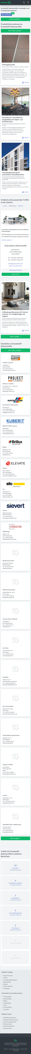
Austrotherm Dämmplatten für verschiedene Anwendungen (15, 230)
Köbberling (6, 531)
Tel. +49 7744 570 (7, 495)
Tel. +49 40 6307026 (8, 830)
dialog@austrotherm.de (15, 263)
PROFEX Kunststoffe (9, 590)
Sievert (5, 510)
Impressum (16, 1050)
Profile (5, 978)
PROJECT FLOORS (8, 384)
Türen (5, 1005)
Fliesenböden (7, 996)
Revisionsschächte (8, 1026)
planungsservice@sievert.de (10, 518)
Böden (5, 1001)
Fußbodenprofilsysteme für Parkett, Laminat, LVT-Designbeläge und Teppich (15, 314)
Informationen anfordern (15, 270)
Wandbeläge (7, 1003)
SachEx (5, 795)
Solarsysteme (7, 1028)
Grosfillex (6, 677)
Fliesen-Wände (7, 986)
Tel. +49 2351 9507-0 (8, 432)
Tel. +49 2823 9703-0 (8, 654)
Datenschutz (24, 1049)
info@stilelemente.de (8, 832)
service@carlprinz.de (8, 655)
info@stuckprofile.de (8, 743)
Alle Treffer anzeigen (14, 31)
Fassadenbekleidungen (10, 980)
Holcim (5, 468)
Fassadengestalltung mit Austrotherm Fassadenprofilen (13, 174)
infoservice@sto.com (8, 497)
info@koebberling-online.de (9, 539)
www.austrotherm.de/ (15, 266)
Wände (5, 984)
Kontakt (6, 1049)
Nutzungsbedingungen (14, 1049)
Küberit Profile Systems (10, 426)
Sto (4, 489)
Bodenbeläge (7, 999)
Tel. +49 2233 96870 (8, 389)
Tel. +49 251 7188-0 (8, 453)
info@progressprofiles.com (9, 774)
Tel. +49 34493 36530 (8, 741)
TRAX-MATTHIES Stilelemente (12, 824)
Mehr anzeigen (14, 336)
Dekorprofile (7, 982)
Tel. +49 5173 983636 (8, 596)
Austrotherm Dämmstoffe (10, 405)
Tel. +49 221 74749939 (8, 712)
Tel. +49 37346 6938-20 (9, 801)
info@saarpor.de (7, 626)
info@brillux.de (6, 454)
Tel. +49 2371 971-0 (8, 368)
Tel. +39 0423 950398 (8, 772)
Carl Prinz (5, 648)
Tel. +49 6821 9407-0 (8, 625)
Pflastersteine (7, 1024)
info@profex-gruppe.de (8, 597)
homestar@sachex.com (8, 803)
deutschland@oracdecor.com (10, 714)
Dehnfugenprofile (8, 65)
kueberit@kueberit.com (8, 433)
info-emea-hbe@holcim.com (9, 475)
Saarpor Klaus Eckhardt (10, 619)
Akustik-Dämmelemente (10, 1020)
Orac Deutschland (8, 706)
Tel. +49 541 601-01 (8, 516)
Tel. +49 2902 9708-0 (8, 566)
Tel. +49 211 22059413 (8, 474)
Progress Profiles (8, 764)
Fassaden (6, 1009)
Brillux (5, 447)
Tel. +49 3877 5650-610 (15, 258)
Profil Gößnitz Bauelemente (11, 735)
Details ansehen (15, 274)
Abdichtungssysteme (9, 1017)
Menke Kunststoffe (8, 561)
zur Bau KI (8, 14)
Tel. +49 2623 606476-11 (9, 683)
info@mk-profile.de (7, 568)
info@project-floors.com (8, 391)
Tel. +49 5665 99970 (8, 537)
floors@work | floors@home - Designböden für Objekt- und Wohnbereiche (12, 120)
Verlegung (6, 988)
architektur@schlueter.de (9, 370)
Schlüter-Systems (8, 362)
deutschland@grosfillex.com (10, 684)
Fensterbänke (7, 1007)
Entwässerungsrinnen (9, 1022)
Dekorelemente (8, 975)
